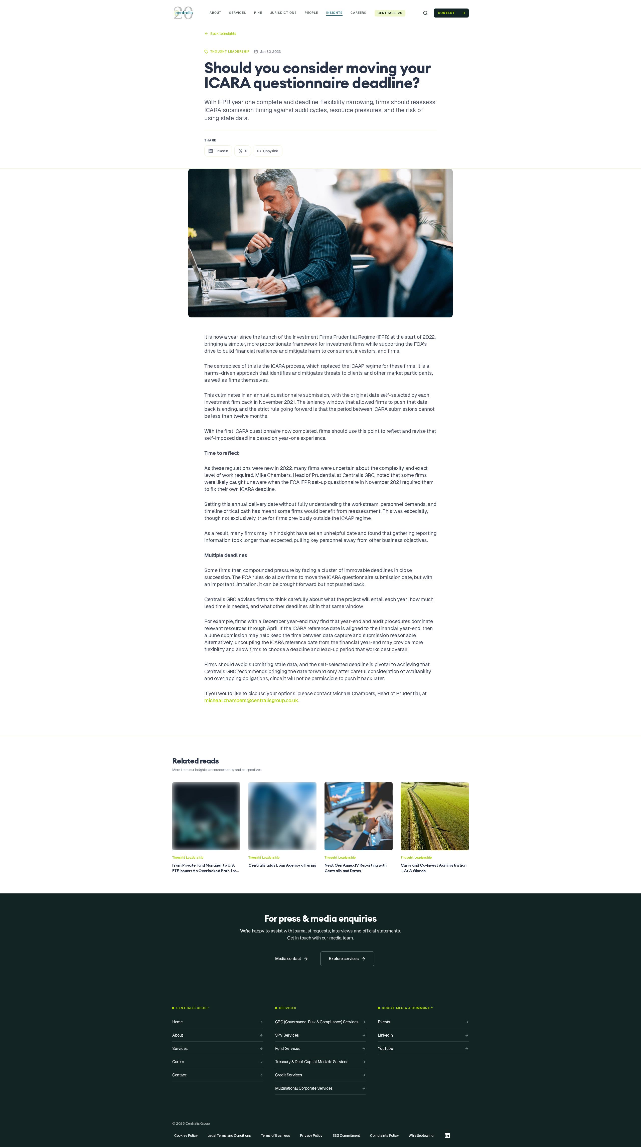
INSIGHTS (334, 13)
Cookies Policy (186, 1135)
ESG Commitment (346, 1135)
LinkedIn (221, 151)
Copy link (270, 151)
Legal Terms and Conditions (229, 1135)
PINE (258, 13)
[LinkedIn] (447, 1135)
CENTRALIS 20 (390, 13)
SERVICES (237, 13)
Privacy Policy (311, 1135)
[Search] (425, 13)
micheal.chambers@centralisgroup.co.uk (251, 700)
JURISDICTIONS (283, 13)
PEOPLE (311, 13)
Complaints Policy (384, 1135)
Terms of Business (275, 1135)
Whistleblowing (421, 1135)
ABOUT (215, 13)
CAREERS (358, 13)
